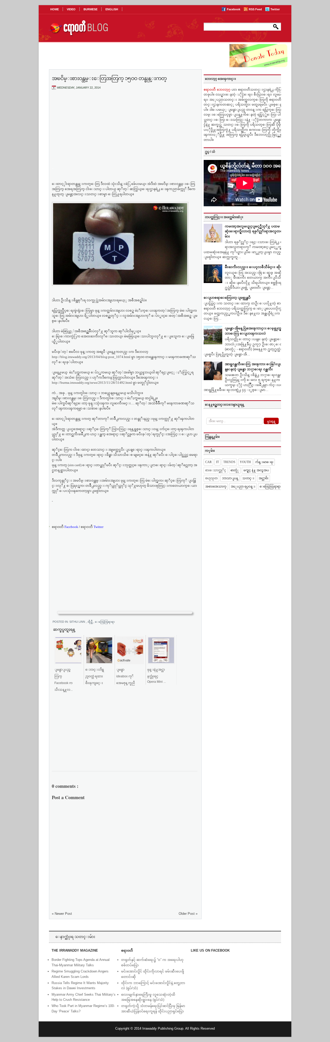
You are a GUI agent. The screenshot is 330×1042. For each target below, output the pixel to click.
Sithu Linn (77, 621)
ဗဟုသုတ (211, 478)
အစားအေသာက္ (215, 486)
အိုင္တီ (90, 621)
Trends (229, 462)
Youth (245, 462)
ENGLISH (111, 9)
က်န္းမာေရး (264, 462)
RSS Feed (256, 9)
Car (208, 462)
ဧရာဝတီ (92, 527)
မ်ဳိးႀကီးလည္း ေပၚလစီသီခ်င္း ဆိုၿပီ (255, 267)
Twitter (275, 9)
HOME (54, 9)
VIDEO (71, 9)
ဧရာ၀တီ (65, 527)
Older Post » (188, 914)
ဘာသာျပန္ (230, 478)
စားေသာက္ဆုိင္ (215, 470)
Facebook (234, 9)
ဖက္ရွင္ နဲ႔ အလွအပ (256, 470)
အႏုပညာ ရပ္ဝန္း (243, 486)
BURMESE (90, 9)
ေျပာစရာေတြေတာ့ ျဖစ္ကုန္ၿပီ (227, 298)
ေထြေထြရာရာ (106, 621)
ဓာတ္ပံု (234, 470)
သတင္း (248, 478)
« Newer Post (62, 914)
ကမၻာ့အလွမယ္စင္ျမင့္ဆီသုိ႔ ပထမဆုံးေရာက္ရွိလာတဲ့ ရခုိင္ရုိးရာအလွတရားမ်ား (255, 231)
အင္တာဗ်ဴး (263, 478)
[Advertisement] (124, 132)
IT (217, 462)
